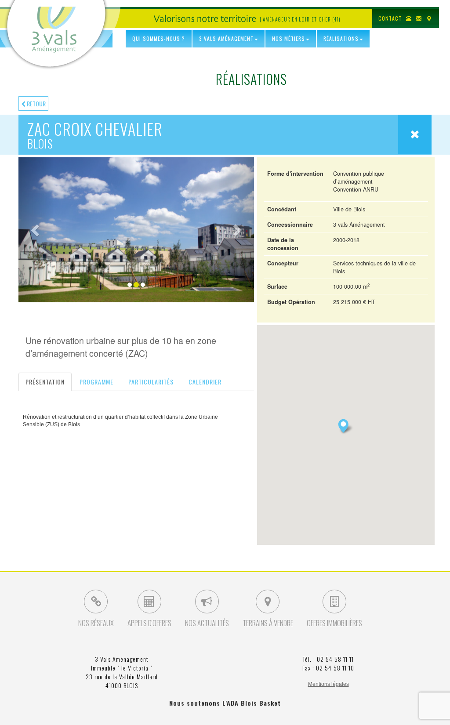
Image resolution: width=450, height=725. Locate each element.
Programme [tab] (96, 381)
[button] (36, 229)
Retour (35, 103)
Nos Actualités (207, 622)
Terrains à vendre (268, 622)
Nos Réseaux (96, 622)
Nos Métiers (288, 38)
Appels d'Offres (149, 622)
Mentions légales (328, 684)
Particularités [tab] (151, 381)
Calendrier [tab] (205, 381)
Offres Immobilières (334, 622)
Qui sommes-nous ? (158, 38)
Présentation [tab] (45, 381)
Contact (390, 18)
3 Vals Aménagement (226, 38)
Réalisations (341, 38)
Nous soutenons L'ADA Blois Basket (225, 702)
